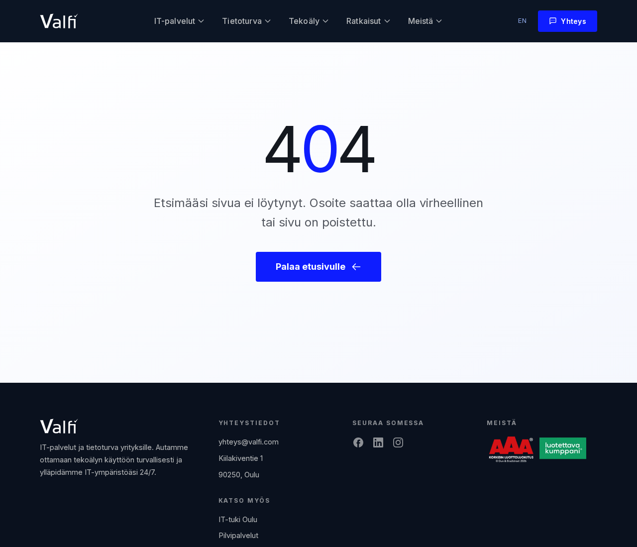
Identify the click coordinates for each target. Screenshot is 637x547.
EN (522, 20)
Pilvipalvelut (238, 535)
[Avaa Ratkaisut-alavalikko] (387, 21)
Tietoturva (242, 21)
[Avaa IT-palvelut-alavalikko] (201, 21)
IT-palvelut (175, 21)
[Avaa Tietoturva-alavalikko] (268, 21)
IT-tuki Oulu (237, 519)
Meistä (420, 21)
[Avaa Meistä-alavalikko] (439, 21)
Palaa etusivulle (310, 266)
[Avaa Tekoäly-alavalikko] (325, 21)
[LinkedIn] (378, 442)
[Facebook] (358, 442)
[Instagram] (398, 442)
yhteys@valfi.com (248, 442)
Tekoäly (304, 21)
